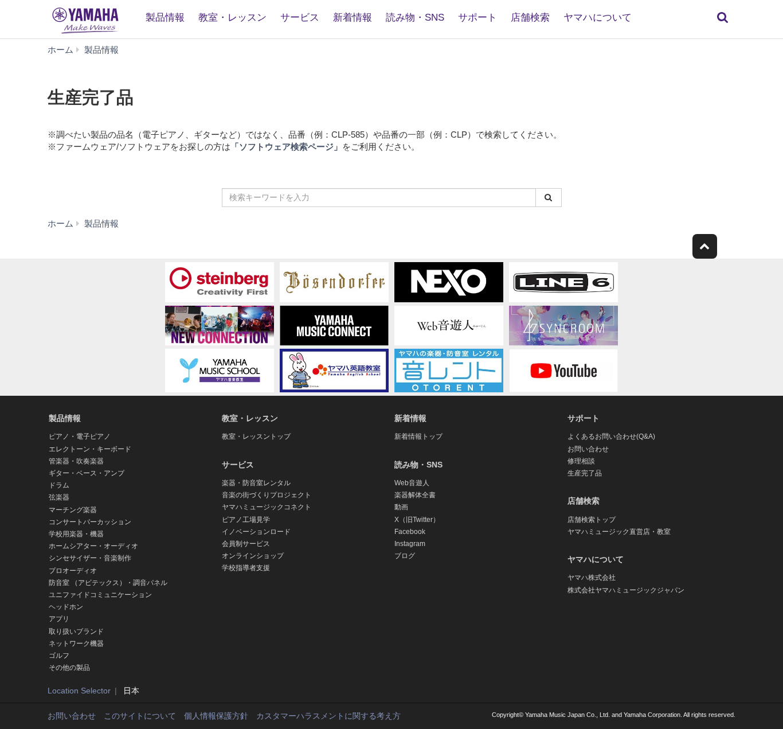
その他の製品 (69, 668)
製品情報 (165, 17)
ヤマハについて (597, 17)
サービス (299, 17)
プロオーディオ (73, 571)
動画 (401, 507)
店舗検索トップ (591, 520)
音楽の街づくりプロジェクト (266, 495)
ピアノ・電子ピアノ (80, 436)
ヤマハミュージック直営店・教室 (619, 532)
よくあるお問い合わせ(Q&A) (611, 436)
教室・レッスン (232, 17)
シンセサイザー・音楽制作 (90, 558)
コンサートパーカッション (90, 522)
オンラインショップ (253, 556)
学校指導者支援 (246, 568)
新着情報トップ (418, 436)
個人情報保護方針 (216, 715)
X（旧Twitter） (417, 520)
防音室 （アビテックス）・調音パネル (108, 583)
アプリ (59, 619)
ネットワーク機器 (76, 644)
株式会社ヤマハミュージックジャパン (625, 590)
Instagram (409, 544)
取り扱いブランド (76, 631)
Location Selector (79, 690)
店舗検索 (530, 17)
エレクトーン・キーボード (90, 449)
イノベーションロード (256, 532)
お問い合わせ (588, 449)
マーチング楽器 (73, 510)
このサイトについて (140, 715)
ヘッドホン (66, 607)
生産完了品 (584, 473)
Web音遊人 (411, 483)
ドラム (59, 485)
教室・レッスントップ (256, 436)
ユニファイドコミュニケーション (100, 595)
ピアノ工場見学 (246, 520)
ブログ (404, 556)
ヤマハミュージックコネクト (266, 507)
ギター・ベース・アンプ (86, 473)
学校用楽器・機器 (76, 534)
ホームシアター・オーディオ (93, 546)
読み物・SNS (415, 17)
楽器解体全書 (415, 495)
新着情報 (352, 17)
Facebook (409, 532)
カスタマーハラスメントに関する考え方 (328, 715)
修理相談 (581, 461)
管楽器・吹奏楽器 (76, 461)
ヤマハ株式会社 (591, 578)
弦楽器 (59, 497)
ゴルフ (59, 656)
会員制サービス (246, 544)
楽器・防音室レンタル (256, 483)
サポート (477, 17)
